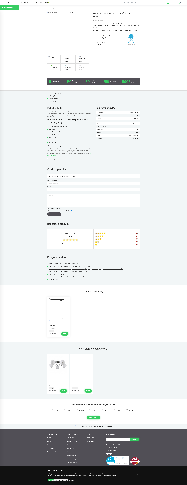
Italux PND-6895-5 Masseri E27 (58, 381)
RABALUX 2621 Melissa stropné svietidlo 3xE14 (56, 324)
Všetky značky (93, 417)
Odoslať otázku (54, 214)
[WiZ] (118, 411)
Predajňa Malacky (91, 441)
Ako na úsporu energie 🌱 (42, 2)
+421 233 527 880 (102, 42)
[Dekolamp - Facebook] (107, 454)
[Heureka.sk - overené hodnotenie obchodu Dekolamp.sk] (131, 40)
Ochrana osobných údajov (73, 455)
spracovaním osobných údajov (63, 210)
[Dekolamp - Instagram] (110, 454)
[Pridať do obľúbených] (58, 298)
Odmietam (71, 480)
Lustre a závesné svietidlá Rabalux (77, 277)
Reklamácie (70, 444)
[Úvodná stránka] (48, 8)
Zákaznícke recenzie (72, 462)
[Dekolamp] (9, 3)
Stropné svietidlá (55, 8)
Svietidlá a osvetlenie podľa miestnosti (60, 266)
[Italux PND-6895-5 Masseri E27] (58, 367)
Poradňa (49, 444)
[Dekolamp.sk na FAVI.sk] (135, 464)
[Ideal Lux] (81, 411)
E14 (137, 121)
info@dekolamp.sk (102, 45)
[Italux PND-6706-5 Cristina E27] (82, 367)
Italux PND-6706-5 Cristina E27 (81, 381)
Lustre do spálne (96, 269)
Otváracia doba (90, 437)
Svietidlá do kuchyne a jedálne (81, 271)
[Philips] (56, 411)
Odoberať (134, 439)
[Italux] (105, 411)
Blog (21, 2)
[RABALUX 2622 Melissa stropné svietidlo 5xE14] (68, 33)
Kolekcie (26, 2)
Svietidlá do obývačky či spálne (81, 266)
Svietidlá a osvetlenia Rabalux (57, 274)
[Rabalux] (54, 59)
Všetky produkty (53, 279)
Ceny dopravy (70, 437)
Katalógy (69, 451)
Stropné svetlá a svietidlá (56, 263)
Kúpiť (64, 333)
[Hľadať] (156, 2)
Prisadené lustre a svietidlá (72, 263)
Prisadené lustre (65, 8)
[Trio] (68, 411)
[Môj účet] (172, 2)
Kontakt (32, 2)
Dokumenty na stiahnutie (53, 451)
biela (137, 115)
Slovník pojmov (50, 448)
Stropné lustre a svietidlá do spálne (113, 269)
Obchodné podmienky (72, 441)
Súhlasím (51, 480)
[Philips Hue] (130, 411)
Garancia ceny (70, 448)
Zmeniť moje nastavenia (61, 480)
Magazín (49, 441)
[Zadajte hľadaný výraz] (140, 2)
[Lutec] (93, 411)
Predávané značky (71, 459)
